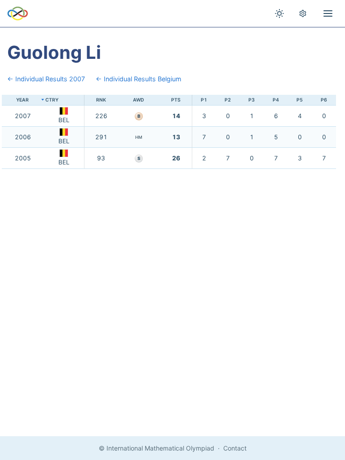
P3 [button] (251, 100)
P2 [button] (228, 100)
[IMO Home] (17, 13)
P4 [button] (276, 100)
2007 (23, 115)
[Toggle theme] (279, 13)
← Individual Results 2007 (46, 79)
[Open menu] (328, 13)
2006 (23, 137)
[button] (64, 100)
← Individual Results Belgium (138, 79)
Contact (235, 448)
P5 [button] (299, 100)
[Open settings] (303, 13)
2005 (23, 158)
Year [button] (22, 100)
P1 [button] (204, 100)
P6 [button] (324, 100)
